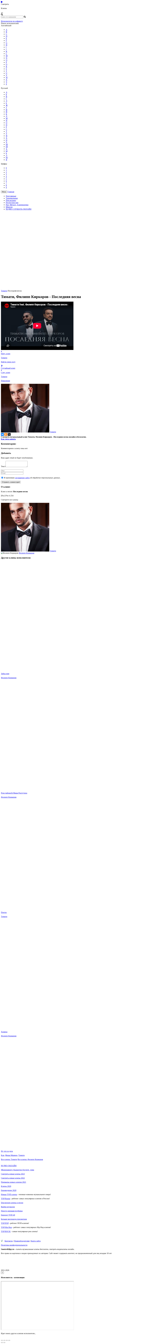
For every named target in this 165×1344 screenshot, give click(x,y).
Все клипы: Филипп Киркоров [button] (30, 1159)
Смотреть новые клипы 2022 (13, 1178)
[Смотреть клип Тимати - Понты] (82, 908)
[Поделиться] (4, 1340)
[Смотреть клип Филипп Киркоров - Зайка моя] (82, 669)
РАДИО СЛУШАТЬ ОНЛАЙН (18, 209)
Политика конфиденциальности (14, 1245)
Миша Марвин (11, 1155)
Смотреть (5, 8)
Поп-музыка (11, 200)
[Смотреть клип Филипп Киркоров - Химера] (82, 1028)
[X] (9, 434)
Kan (2, 1155)
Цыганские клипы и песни (12, 1203)
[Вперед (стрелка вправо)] (4, 1342)
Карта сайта (36, 1241)
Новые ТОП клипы (9, 1194)
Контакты (9, 1241)
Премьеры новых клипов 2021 (13, 1182)
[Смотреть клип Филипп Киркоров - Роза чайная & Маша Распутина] (82, 789)
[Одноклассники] (5, 434)
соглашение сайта (22, 478)
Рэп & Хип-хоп (12, 203)
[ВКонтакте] (2, 434)
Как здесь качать (8, 439)
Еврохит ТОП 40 (8, 1215)
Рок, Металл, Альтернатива (17, 205)
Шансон (9, 207)
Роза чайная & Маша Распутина (14, 793)
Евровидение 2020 (8, 1190)
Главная (11, 192)
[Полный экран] (7, 1340)
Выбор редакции (8, 1207)
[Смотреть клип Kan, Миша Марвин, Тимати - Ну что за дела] (82, 1147)
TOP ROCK (6, 1231)
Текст (3, 466)
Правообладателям (21, 1241)
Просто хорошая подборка (12, 1211)
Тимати (4, 291)
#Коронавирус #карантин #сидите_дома (17, 1170)
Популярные (11, 196)
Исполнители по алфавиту (12, 21)
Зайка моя (5, 674)
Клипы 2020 (6, 1186)
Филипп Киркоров (26, 553)
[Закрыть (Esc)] (2, 1340)
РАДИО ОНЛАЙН (9, 1166)
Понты (4, 912)
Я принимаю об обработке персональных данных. (31, 478)
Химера (4, 1032)
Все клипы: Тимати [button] (9, 1159)
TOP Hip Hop (6, 1227)
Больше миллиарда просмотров (14, 1219)
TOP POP (5, 1223)
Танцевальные (12, 198)
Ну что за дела (7, 1151)
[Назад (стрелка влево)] (2, 1342)
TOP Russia (5, 1199)
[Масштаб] (9, 1340)
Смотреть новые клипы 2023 (13, 1174)
